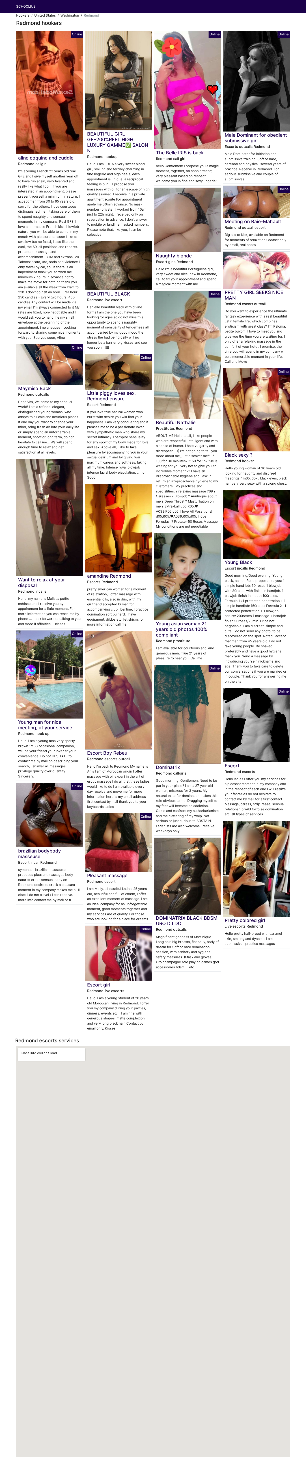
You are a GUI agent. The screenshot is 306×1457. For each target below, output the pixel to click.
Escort (232, 765)
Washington (69, 15)
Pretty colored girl (245, 920)
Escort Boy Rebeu (107, 753)
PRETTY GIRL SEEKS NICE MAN (254, 295)
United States (45, 15)
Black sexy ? (238, 455)
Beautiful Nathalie (176, 422)
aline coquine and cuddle (45, 158)
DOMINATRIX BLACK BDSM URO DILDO (187, 920)
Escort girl (98, 985)
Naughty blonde (174, 256)
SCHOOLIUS (26, 6)
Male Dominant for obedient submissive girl (256, 137)
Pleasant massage (107, 875)
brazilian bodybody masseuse (39, 853)
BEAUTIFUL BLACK (108, 294)
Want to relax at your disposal (41, 582)
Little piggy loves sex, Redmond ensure (111, 395)
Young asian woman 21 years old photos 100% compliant (181, 629)
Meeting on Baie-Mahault (253, 221)
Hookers (23, 15)
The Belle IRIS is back (180, 152)
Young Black (238, 562)
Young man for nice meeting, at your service (45, 724)
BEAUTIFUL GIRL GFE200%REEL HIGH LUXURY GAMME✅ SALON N (117, 142)
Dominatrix (168, 767)
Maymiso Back (34, 388)
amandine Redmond (109, 576)
